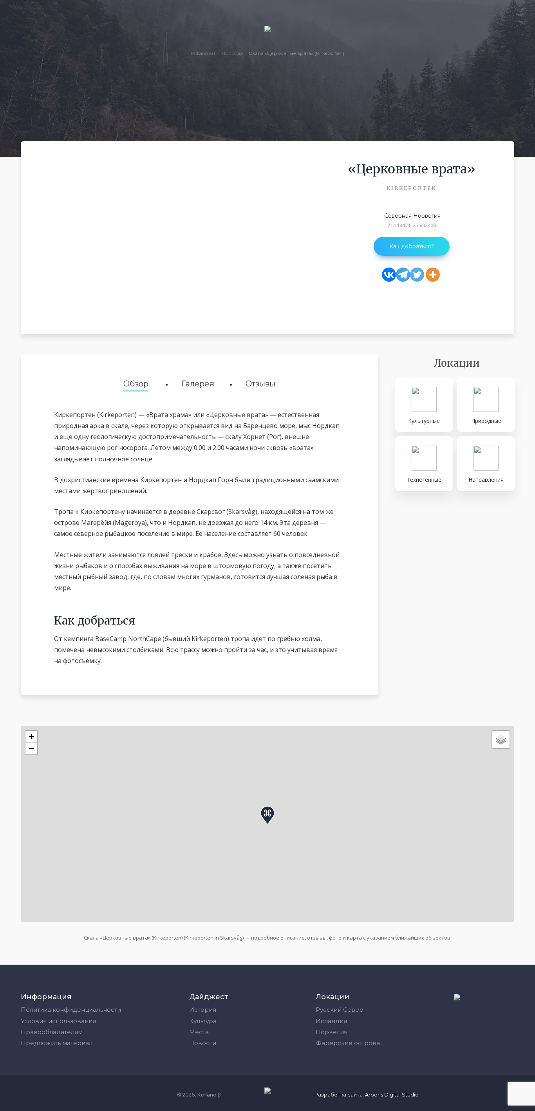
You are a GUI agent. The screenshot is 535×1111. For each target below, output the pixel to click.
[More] (432, 275)
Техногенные (424, 479)
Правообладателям (52, 1032)
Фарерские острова (348, 1043)
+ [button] (31, 736)
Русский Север (339, 1009)
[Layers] (501, 739)
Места (199, 1032)
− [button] (31, 748)
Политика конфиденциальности (71, 1009)
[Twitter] (417, 275)
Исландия (331, 1021)
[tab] (136, 384)
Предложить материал (56, 1043)
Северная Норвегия (412, 215)
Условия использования (58, 1021)
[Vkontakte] (389, 275)
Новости (202, 1043)
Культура (203, 1021)
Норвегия (331, 1032)
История (202, 1009)
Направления (486, 479)
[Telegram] (403, 275)
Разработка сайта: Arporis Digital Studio (366, 1094)
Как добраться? (411, 246)
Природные (486, 420)
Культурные (424, 420)
